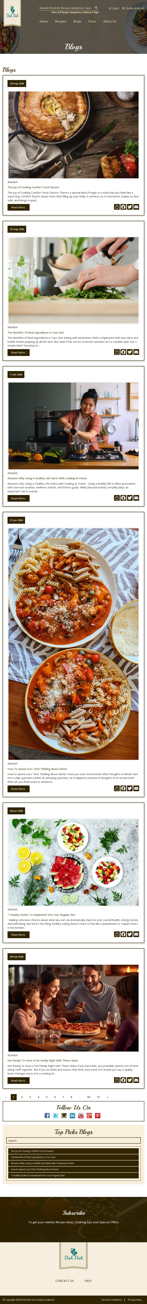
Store (92, 21)
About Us (109, 21)
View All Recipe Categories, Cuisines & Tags (74, 12)
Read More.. (18, 207)
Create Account (134, 8)
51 (98, 1097)
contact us (64, 1281)
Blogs (77, 21)
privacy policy (135, 1300)
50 (88, 1097)
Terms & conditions (111, 1300)
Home (43, 21)
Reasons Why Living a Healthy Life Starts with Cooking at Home (47, 478)
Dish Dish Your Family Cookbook (37, 1299)
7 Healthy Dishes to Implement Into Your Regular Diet (41, 914)
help (88, 1281)
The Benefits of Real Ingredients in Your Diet (36, 332)
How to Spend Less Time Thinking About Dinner (37, 768)
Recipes (60, 21)
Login (115, 8)
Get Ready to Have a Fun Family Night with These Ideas (43, 1060)
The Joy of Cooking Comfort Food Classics (33, 187)
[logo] (12, 14)
